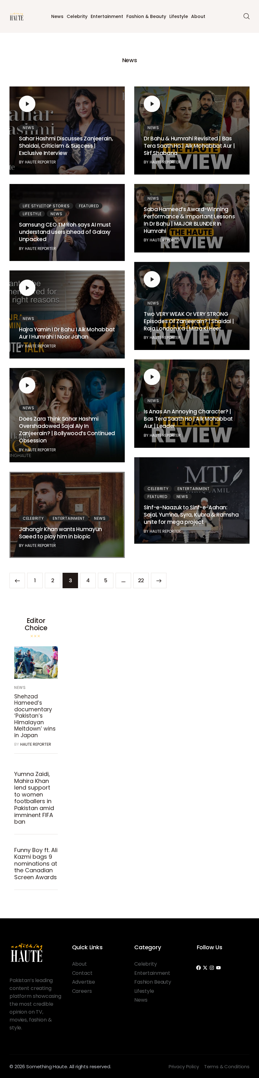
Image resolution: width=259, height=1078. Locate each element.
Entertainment (107, 16)
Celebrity (77, 16)
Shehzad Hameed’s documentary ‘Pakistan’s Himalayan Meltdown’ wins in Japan (35, 716)
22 (143, 578)
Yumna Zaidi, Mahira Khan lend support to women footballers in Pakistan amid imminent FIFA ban (34, 798)
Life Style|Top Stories (46, 206)
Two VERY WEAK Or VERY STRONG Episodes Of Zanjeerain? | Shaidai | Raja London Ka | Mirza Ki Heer (189, 321)
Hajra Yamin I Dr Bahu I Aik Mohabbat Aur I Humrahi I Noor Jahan (67, 333)
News (57, 16)
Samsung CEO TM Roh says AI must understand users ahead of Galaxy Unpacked (65, 232)
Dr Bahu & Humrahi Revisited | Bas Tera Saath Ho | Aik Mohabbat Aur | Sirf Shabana (189, 146)
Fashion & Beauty (146, 16)
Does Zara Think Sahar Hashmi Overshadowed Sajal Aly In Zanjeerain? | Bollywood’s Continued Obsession (67, 429)
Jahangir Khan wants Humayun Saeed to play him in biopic (60, 532)
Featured (89, 206)
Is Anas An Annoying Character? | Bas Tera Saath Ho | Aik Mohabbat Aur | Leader (188, 419)
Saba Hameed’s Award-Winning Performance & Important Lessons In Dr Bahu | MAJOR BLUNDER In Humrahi (189, 220)
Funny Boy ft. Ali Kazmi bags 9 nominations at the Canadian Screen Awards (35, 863)
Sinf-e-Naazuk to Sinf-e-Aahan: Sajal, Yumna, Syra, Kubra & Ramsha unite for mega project (191, 515)
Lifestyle (178, 16)
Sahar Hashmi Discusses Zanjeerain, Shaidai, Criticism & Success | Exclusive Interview (66, 146)
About (198, 16)
